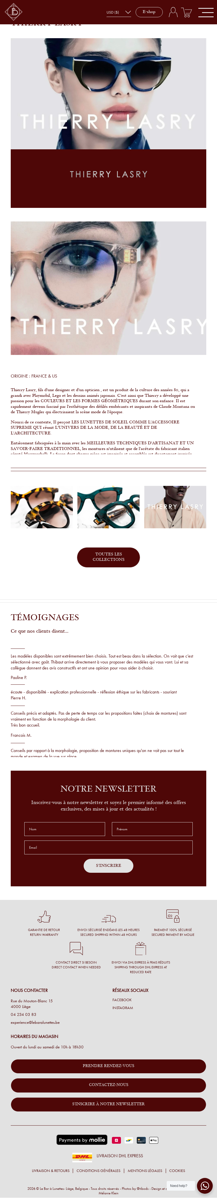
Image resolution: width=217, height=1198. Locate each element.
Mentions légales (145, 1170)
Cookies (177, 1170)
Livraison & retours (51, 1170)
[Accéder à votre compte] (173, 12)
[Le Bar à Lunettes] (14, 12)
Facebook (122, 1000)
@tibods (143, 1188)
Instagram (122, 1008)
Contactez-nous (108, 1085)
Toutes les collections (109, 557)
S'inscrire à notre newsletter (108, 1104)
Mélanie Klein (108, 1193)
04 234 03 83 (23, 1014)
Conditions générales (98, 1170)
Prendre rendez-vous (108, 1066)
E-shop (149, 12)
